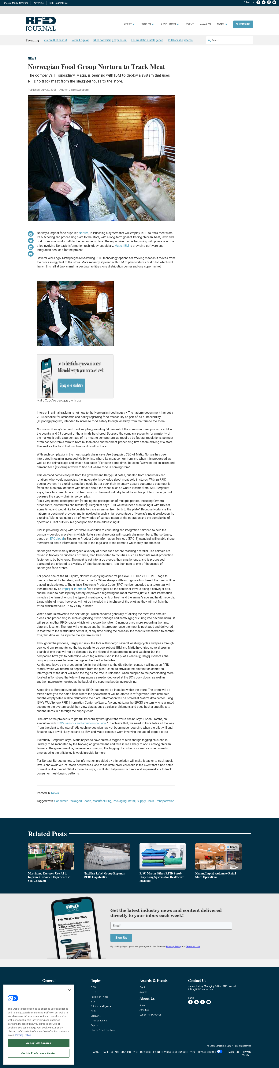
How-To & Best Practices (103, 1030)
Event (190, 24)
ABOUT (97, 1052)
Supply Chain (145, 801)
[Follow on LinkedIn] (264, 2)
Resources (168, 24)
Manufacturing (102, 801)
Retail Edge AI (80, 40)
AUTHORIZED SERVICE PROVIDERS (133, 1052)
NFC (93, 1011)
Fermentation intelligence (147, 40)
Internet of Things (99, 997)
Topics (146, 24)
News (32, 58)
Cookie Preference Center (38, 1053)
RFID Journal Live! (59, 3)
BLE (93, 1002)
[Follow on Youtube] (274, 2)
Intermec (80, 589)
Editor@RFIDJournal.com (201, 989)
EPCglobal (57, 538)
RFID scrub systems (180, 40)
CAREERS (108, 1052)
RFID (93, 987)
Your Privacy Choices (203, 1052)
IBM (126, 246)
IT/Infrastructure (99, 1021)
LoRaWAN (96, 1016)
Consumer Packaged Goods (72, 801)
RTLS (93, 992)
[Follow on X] (269, 2)
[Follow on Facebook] (258, 2)
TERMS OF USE (232, 1052)
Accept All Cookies (38, 1042)
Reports (95, 1025)
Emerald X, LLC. (223, 1046)
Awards (205, 24)
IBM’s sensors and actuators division (81, 723)
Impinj (66, 589)
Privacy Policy (23, 1034)
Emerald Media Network (15, 3)
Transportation (164, 801)
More (220, 24)
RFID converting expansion (110, 40)
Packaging (120, 801)
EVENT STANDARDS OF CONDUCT (170, 1052)
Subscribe (243, 24)
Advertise (39, 3)
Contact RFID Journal (150, 1015)
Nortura (83, 233)
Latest (127, 24)
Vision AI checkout (55, 40)
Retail (132, 801)
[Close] (69, 990)
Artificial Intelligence (101, 1006)
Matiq (118, 246)
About (143, 1005)
